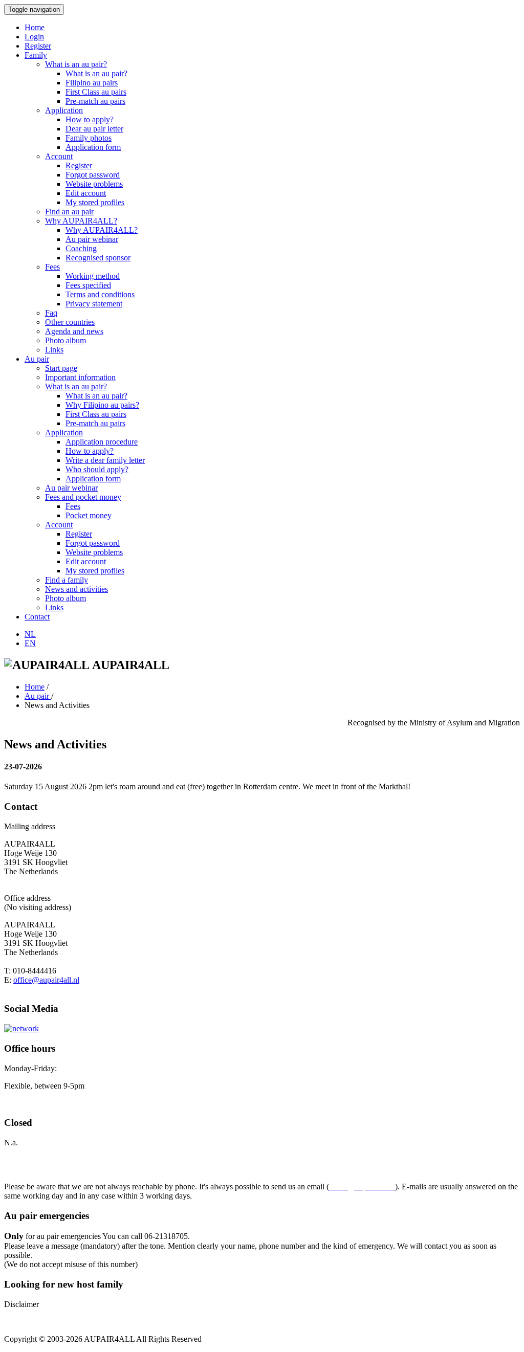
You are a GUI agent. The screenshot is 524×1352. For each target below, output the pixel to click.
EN (30, 643)
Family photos (89, 138)
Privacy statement (94, 303)
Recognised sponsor (98, 257)
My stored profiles (95, 202)
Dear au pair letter (94, 128)
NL (30, 634)
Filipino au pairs (92, 82)
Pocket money (89, 515)
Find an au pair (69, 211)
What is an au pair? (76, 64)
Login (34, 36)
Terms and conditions (100, 294)
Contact (37, 616)
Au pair (37, 358)
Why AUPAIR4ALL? (81, 220)
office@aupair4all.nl (46, 980)
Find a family (66, 579)
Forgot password (93, 174)
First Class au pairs (96, 91)
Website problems (94, 184)
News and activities (76, 589)
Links (54, 349)
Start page (61, 368)
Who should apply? (97, 469)
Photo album (65, 340)
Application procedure (102, 441)
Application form (93, 147)
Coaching (81, 248)
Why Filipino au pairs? (102, 405)
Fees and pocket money (83, 497)
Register (38, 45)
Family (36, 55)
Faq (51, 312)
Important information (80, 377)
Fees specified (88, 285)
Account (59, 156)
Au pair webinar (92, 239)
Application (64, 110)
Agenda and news (74, 331)
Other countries (70, 322)
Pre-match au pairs (95, 101)
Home (35, 27)
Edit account (86, 193)
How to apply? (90, 119)
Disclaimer (21, 1304)
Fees (52, 266)
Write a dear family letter (105, 460)
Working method (93, 276)
